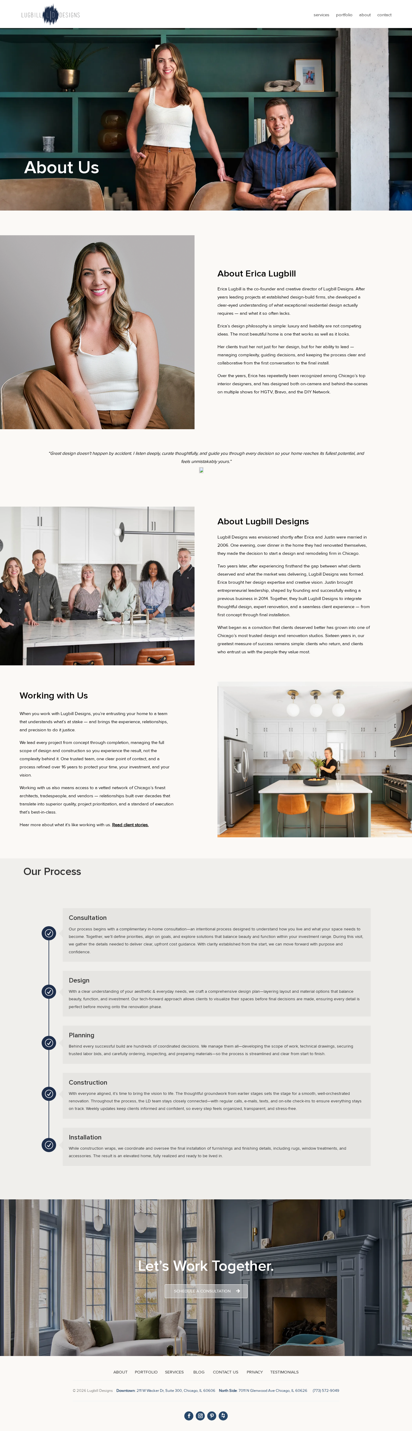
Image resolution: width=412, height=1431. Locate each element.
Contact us (225, 1372)
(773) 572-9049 (326, 1390)
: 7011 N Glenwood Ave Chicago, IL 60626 (263, 1390)
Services (321, 14)
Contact (384, 14)
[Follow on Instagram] (200, 1415)
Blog (198, 1372)
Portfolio (344, 14)
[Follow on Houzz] (223, 1415)
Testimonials (284, 1372)
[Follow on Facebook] (188, 1415)
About (365, 14)
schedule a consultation (202, 1291)
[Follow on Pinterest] (211, 1415)
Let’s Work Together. (206, 1266)
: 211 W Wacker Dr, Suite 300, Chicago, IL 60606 (167, 1390)
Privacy (255, 1372)
